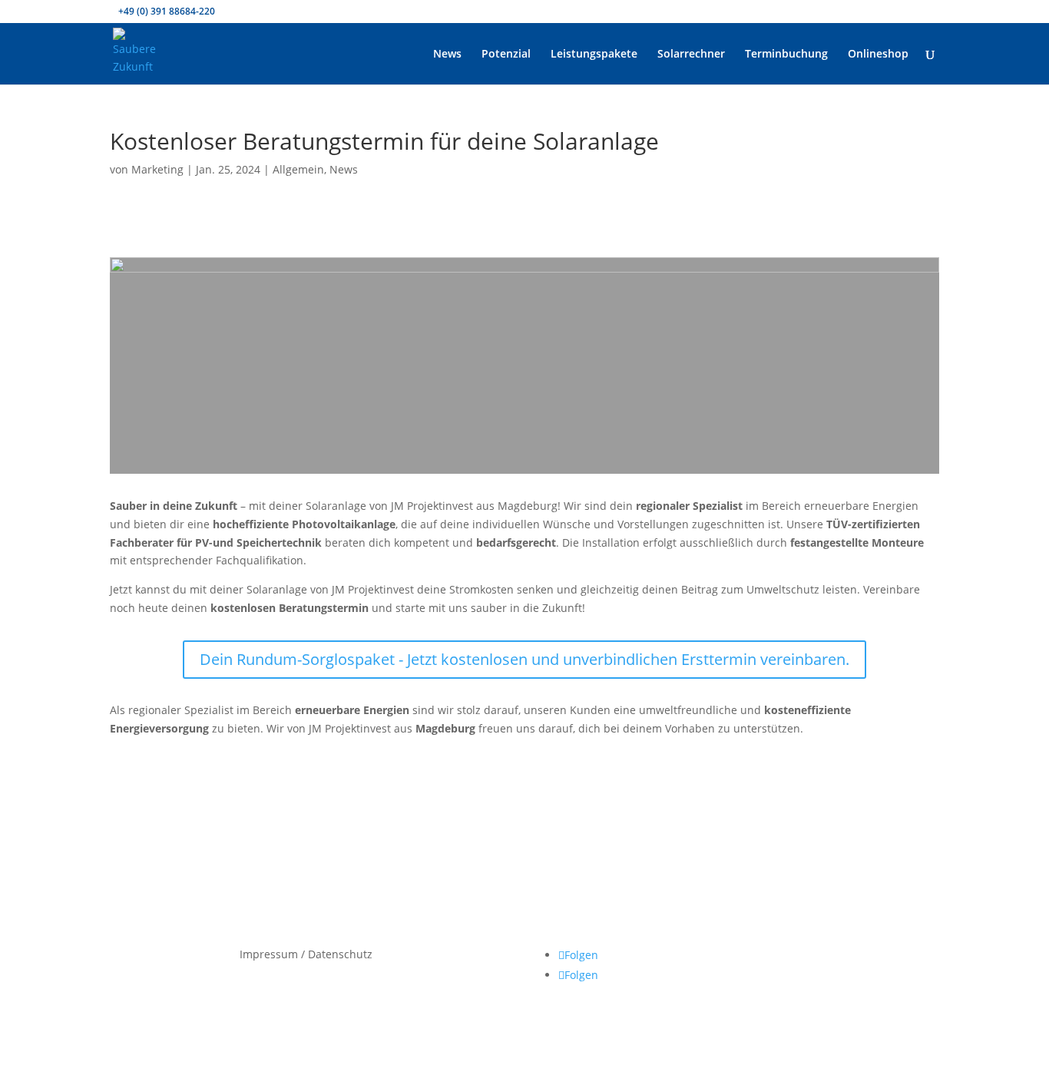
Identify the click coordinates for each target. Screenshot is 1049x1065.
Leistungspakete (594, 54)
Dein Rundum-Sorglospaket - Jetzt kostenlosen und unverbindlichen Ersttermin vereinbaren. (524, 659)
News (447, 54)
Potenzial (506, 54)
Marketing (157, 169)
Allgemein (298, 169)
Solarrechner (691, 54)
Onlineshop (878, 54)
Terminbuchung (786, 54)
